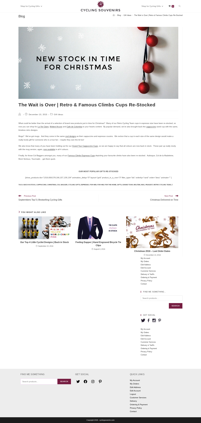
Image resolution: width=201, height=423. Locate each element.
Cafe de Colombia (74, 127)
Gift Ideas (58, 114)
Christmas (51, 184)
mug (143, 184)
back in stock (30, 184)
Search (176, 306)
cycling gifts (74, 184)
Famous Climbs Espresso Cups (81, 155)
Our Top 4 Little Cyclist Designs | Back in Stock (44, 242)
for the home (110, 184)
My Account (145, 258)
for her (93, 184)
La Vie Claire (43, 127)
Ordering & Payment (149, 277)
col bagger (62, 184)
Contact (144, 284)
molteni (137, 184)
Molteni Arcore (56, 127)
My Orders (145, 261)
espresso (85, 184)
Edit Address (146, 265)
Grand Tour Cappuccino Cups (85, 146)
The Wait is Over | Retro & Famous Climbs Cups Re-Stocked (158, 15)
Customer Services (148, 271)
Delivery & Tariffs (147, 274)
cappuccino (151, 127)
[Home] (114, 15)
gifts (119, 184)
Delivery (133, 401)
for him (100, 184)
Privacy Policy (146, 281)
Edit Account (146, 268)
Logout (133, 394)
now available (49, 149)
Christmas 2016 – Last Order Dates (152, 251)
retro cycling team (162, 184)
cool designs (70, 136)
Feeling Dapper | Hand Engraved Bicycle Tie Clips (98, 243)
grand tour (127, 184)
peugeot (149, 184)
